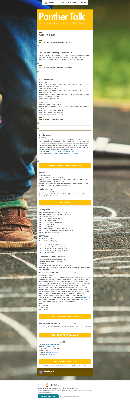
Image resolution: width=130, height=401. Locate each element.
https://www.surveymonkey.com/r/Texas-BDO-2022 (62, 152)
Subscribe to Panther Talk (65, 362)
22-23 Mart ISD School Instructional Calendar (65, 166)
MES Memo (65, 203)
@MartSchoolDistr (49, 354)
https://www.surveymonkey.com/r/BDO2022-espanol (63, 153)
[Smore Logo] (49, 2)
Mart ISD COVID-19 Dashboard (65, 335)
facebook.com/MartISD (52, 352)
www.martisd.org (85, 297)
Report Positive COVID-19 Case (65, 316)
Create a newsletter (48, 396)
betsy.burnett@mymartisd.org (51, 345)
